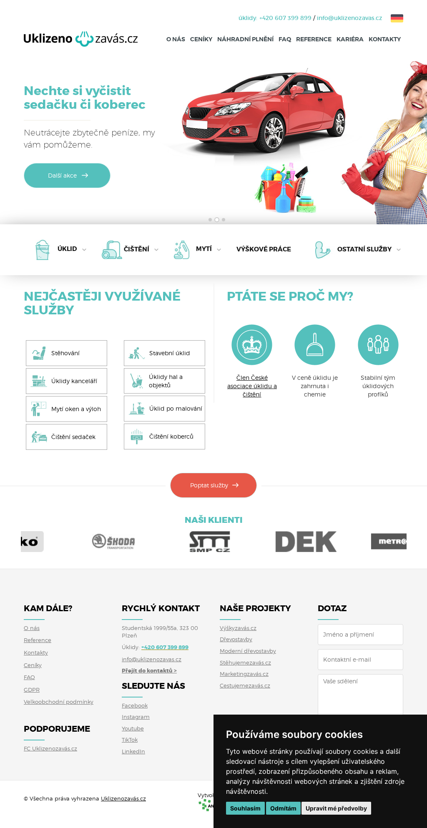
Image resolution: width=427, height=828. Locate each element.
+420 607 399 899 (285, 18)
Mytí (204, 249)
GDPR (32, 689)
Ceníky (201, 39)
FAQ (285, 39)
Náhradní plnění (245, 39)
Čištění (136, 249)
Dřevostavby (236, 639)
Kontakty (385, 39)
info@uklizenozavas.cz (349, 18)
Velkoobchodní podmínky (58, 701)
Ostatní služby (364, 249)
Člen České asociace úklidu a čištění (252, 386)
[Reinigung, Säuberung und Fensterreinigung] (392, 18)
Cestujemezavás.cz (245, 685)
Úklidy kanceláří (74, 380)
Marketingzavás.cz (244, 673)
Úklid (67, 249)
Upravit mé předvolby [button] (336, 808)
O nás (175, 39)
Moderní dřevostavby (248, 650)
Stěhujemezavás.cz (245, 662)
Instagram (136, 716)
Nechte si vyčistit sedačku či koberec (85, 98)
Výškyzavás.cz (238, 628)
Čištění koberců (171, 436)
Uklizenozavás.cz (123, 798)
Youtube (133, 728)
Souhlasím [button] (245, 808)
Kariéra (350, 39)
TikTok (130, 739)
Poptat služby (209, 485)
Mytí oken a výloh (76, 408)
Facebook (135, 705)
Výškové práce (263, 250)
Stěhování (65, 352)
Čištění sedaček (73, 436)
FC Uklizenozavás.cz (50, 748)
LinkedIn (133, 751)
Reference (314, 39)
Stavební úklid (169, 352)
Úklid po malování (175, 408)
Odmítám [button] (283, 808)
